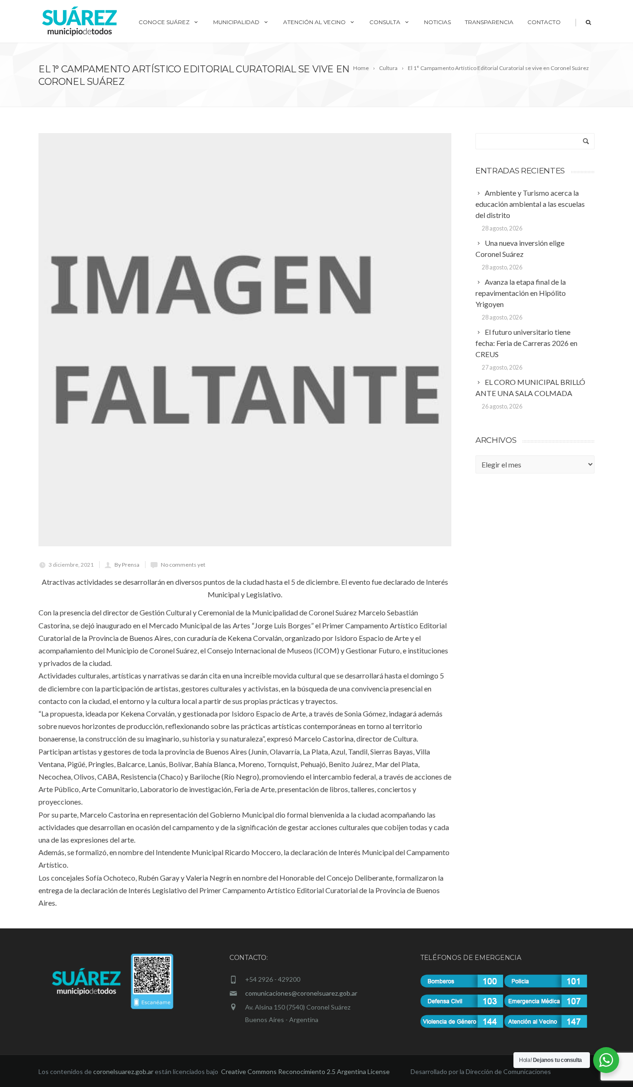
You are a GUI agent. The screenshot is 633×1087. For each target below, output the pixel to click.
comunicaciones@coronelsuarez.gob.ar (301, 993)
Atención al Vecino (314, 22)
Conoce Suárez (164, 22)
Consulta (384, 22)
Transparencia (489, 22)
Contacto (544, 22)
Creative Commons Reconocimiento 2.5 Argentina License (306, 1071)
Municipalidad (236, 22)
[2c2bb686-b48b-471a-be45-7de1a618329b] (244, 339)
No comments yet (183, 564)
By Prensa (126, 564)
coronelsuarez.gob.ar (123, 1071)
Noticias (437, 22)
